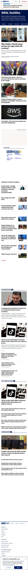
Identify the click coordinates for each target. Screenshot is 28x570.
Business (4, 24)
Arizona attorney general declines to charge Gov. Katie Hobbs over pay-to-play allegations (9, 355)
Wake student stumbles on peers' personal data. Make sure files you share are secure (12, 474)
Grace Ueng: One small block (8, 198)
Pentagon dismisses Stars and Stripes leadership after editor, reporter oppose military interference (9, 373)
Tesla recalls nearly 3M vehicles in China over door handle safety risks (8, 364)
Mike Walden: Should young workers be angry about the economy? (11, 46)
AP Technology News (7, 381)
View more (3, 260)
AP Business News (6, 289)
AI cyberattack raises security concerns (12, 459)
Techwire (10, 24)
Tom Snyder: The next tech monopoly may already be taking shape (13, 122)
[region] (14, 563)
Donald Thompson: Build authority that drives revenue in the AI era (8, 207)
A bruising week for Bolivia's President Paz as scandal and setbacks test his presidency (13, 309)
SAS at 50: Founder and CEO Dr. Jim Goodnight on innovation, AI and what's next (8, 238)
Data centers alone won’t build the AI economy (8, 218)
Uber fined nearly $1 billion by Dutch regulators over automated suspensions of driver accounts (13, 415)
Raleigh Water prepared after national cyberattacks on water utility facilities (11, 464)
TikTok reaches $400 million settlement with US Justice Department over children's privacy (14, 341)
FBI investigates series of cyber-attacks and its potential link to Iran (14, 469)
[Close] (25, 559)
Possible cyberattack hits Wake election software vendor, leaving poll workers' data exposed (13, 453)
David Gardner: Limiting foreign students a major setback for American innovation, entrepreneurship (8, 189)
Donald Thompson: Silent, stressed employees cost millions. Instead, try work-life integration (14, 100)
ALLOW (18, 567)
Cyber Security (6, 432)
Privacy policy (12, 564)
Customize (9, 567)
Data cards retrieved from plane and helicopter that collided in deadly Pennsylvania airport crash (14, 422)
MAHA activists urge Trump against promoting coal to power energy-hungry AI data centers (13, 427)
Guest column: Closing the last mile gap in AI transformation (9, 247)
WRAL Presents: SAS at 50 (9, 254)
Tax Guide (16, 24)
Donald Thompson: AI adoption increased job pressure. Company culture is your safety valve (9, 227)
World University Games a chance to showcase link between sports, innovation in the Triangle (13, 78)
